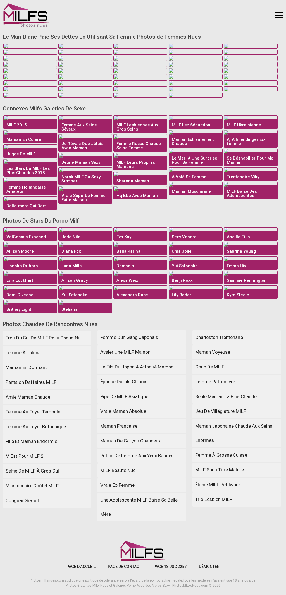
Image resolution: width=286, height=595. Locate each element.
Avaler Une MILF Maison (125, 352)
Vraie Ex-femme (117, 485)
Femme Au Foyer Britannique (36, 426)
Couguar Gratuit (22, 500)
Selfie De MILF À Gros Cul (32, 471)
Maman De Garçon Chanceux (130, 441)
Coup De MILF (209, 367)
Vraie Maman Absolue (123, 411)
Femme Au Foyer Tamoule (33, 412)
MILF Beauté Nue (117, 470)
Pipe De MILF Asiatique (124, 396)
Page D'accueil (81, 566)
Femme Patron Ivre (215, 381)
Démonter (209, 566)
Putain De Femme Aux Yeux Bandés (137, 455)
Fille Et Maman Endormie (31, 441)
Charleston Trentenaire (219, 337)
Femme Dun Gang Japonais (129, 337)
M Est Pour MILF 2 (25, 456)
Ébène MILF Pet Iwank (218, 484)
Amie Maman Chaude (28, 397)
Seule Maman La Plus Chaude (226, 396)
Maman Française (118, 426)
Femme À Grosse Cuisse (221, 455)
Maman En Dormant (26, 367)
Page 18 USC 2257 (170, 566)
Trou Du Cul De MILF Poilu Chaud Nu (43, 338)
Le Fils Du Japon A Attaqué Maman (136, 367)
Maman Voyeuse (212, 352)
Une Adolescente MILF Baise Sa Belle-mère (139, 507)
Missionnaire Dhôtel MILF (32, 485)
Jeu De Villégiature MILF (220, 411)
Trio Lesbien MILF (213, 499)
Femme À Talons (23, 352)
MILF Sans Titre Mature (219, 470)
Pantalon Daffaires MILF (31, 382)
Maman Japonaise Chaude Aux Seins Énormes (233, 433)
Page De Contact (124, 566)
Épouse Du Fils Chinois (123, 381)
